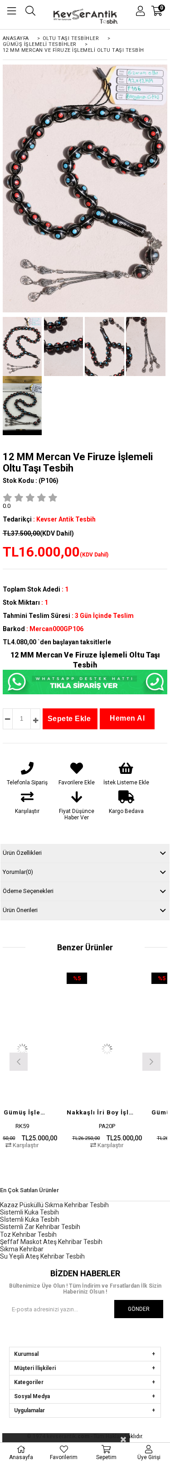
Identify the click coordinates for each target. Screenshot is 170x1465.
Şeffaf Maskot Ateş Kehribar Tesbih (51, 1241)
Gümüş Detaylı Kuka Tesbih (70, 1112)
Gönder (139, 1309)
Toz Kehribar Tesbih (28, 1234)
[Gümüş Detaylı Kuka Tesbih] (76, 1048)
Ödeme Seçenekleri (28, 891)
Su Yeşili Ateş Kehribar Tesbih (42, 1256)
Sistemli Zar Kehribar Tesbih (40, 1226)
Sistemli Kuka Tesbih (29, 1212)
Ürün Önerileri (20, 910)
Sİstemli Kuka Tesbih (29, 1219)
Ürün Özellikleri (22, 852)
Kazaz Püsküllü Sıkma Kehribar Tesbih (54, 1205)
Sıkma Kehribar (22, 1249)
